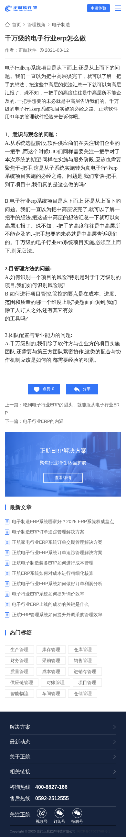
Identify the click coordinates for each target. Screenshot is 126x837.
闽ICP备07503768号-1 (93, 831)
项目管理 (87, 682)
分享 (86, 389)
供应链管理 (21, 682)
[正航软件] (21, 8)
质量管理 (19, 671)
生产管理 (19, 649)
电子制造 (61, 24)
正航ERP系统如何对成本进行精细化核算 (52, 573)
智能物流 (19, 693)
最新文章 (21, 507)
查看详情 (63, 477)
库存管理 (51, 649)
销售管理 (83, 660)
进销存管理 (85, 671)
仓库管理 (83, 649)
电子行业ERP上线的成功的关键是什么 (50, 604)
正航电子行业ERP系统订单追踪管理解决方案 (57, 552)
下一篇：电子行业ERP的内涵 (34, 421)
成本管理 (51, 671)
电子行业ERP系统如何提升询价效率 (48, 593)
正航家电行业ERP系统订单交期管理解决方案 (57, 542)
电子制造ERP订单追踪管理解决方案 (48, 531)
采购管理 (51, 660)
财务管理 (19, 660)
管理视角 (36, 24)
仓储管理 (83, 693)
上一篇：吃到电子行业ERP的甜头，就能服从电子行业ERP (62, 408)
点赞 (48, 389)
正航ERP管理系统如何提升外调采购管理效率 (57, 614)
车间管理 (51, 693)
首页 (16, 24)
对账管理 (56, 682)
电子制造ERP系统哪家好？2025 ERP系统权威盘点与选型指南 (66, 521)
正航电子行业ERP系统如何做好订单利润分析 (57, 583)
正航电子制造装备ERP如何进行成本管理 (52, 562)
